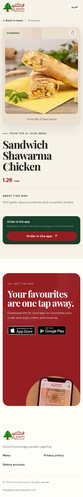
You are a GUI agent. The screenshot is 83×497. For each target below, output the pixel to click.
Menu (6, 455)
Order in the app (41, 236)
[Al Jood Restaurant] (13, 7)
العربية (74, 7)
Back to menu (13, 20)
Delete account (14, 465)
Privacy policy (54, 455)
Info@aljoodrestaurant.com (19, 490)
